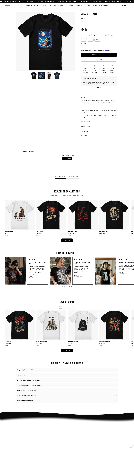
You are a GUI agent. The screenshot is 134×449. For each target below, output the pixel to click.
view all (67, 240)
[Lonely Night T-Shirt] (33, 75)
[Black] (82, 29)
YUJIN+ (49, 434)
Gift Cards (71, 430)
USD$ (116, 5)
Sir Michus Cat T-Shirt (9, 231)
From (39, 233)
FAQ (70, 423)
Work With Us (51, 425)
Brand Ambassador (52, 423)
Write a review (67, 158)
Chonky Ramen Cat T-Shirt (73, 341)
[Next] (70, 287)
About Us (71, 425)
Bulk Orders (72, 432)
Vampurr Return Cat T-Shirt (104, 341)
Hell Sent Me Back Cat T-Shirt (42, 341)
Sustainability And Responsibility (56, 428)
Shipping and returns (86, 126)
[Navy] (86, 29)
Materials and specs (86, 121)
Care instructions (85, 131)
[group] (67, 218)
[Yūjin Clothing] (7, 5)
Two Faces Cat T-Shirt (103, 231)
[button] (54, 5)
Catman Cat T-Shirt (8, 341)
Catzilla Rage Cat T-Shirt (72, 231)
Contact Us (72, 428)
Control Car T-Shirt (40, 231)
